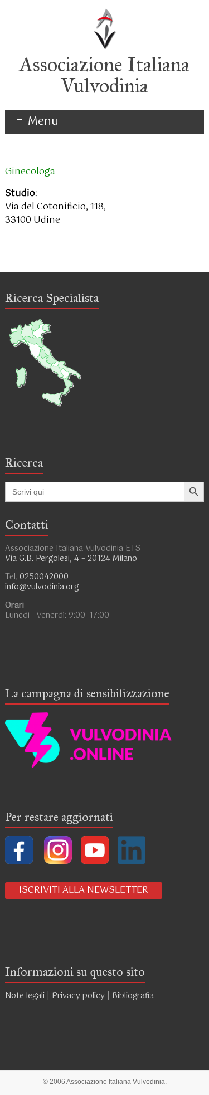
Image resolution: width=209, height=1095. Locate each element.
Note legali (25, 996)
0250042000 (44, 577)
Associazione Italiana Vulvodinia (104, 75)
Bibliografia (134, 996)
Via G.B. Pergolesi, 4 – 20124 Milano (71, 558)
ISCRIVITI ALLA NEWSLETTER (83, 890)
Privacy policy (78, 996)
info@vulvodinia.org (42, 587)
